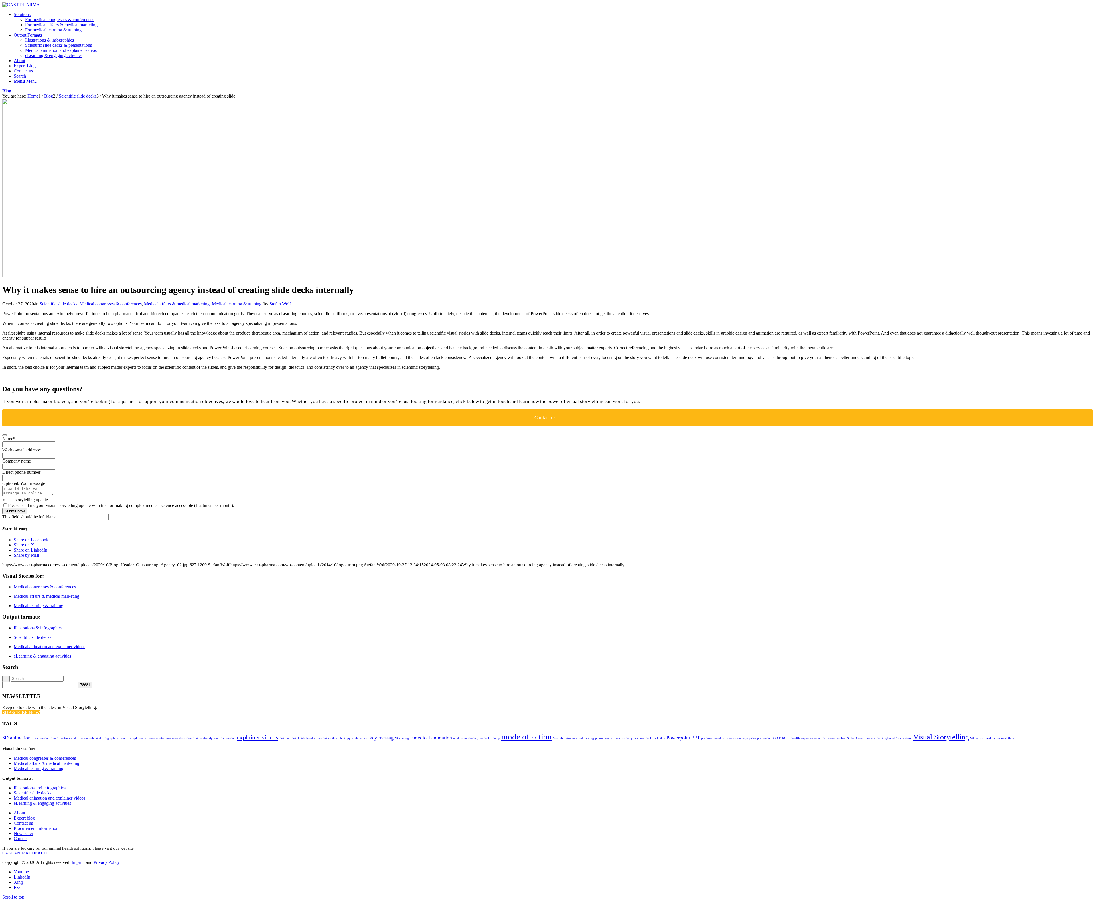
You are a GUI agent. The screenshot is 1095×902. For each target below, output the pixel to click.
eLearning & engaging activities (42, 656)
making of (406, 738)
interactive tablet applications (342, 738)
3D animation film (44, 738)
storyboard (888, 738)
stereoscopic (872, 738)
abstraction (81, 738)
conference (163, 738)
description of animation (219, 738)
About (19, 812)
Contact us (23, 823)
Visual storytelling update (25, 499)
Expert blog (24, 818)
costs (175, 738)
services (841, 738)
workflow (1007, 738)
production (764, 738)
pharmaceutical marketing (648, 738)
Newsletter (23, 833)
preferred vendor (712, 738)
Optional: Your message (23, 483)
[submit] (4, 435)
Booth (123, 738)
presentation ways (736, 738)
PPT (695, 738)
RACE (777, 738)
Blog (6, 90)
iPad (365, 738)
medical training (489, 738)
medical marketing (465, 738)
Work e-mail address (21, 449)
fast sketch (298, 738)
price (752, 738)
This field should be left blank (29, 516)
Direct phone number (21, 472)
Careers (20, 838)
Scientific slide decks (58, 303)
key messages (384, 738)
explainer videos (257, 737)
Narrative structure (565, 738)
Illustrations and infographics (40, 787)
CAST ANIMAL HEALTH (25, 853)
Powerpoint (678, 738)
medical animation (433, 738)
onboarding (586, 738)
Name (8, 438)
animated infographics (103, 738)
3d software (64, 738)
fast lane (284, 738)
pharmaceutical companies (612, 738)
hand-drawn (314, 738)
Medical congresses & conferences (111, 303)
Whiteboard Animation (985, 738)
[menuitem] (553, 22)
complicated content (142, 738)
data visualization (190, 738)
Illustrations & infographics (38, 627)
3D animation (16, 738)
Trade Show (904, 738)
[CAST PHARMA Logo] (21, 4)
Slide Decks (855, 738)
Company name (16, 461)
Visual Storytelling (941, 737)
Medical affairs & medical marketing (177, 303)
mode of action (526, 736)
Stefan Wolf (280, 303)
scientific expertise (801, 738)
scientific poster (824, 738)
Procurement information (36, 828)
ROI (785, 738)
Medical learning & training (236, 303)
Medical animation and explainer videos (49, 646)
